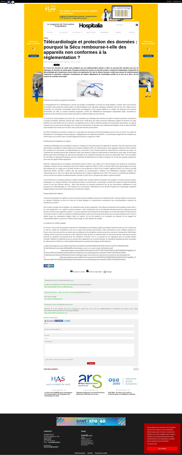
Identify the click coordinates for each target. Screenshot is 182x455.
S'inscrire (169, 1)
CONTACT (132, 32)
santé (84, 435)
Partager (109, 272)
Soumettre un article (101, 453)
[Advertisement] (91, 404)
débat (91, 440)
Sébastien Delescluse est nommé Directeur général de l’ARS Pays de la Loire (90, 393)
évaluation (89, 442)
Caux (90, 438)
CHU (90, 436)
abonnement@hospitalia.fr (51, 447)
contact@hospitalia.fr (54, 442)
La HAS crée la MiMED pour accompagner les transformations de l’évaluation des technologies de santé (58, 394)
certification (83, 439)
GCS (82, 443)
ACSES (82, 441)
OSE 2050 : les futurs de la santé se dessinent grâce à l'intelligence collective (121, 393)
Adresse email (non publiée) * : (52, 329)
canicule (87, 438)
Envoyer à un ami (79, 272)
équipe (84, 442)
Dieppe (86, 441)
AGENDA (118, 32)
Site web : (47, 335)
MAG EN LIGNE (90, 32)
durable (89, 441)
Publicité (90, 453)
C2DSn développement (87, 444)
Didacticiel (85, 443)
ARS (89, 443)
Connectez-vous (177, 1)
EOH (82, 442)
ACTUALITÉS (64, 32)
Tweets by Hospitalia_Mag (119, 429)
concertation (87, 440)
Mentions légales (80, 453)
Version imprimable (95, 272)
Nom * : (46, 323)
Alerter (72, 280)
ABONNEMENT (104, 32)
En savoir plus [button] (152, 443)
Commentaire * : (48, 342)
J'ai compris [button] (162, 448)
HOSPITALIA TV (77, 32)
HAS (83, 438)
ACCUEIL (50, 32)
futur (93, 442)
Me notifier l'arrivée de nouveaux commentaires (60, 360)
